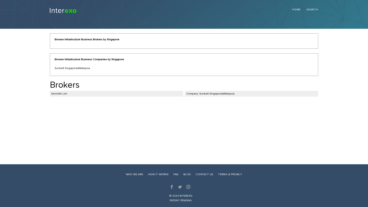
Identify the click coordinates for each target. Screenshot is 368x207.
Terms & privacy (230, 174)
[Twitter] (180, 187)
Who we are (134, 174)
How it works (158, 174)
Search (312, 9)
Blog (187, 174)
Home (296, 9)
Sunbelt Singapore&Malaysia (72, 68)
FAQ (175, 174)
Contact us (204, 174)
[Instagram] (188, 187)
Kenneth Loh (59, 93)
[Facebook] (172, 187)
